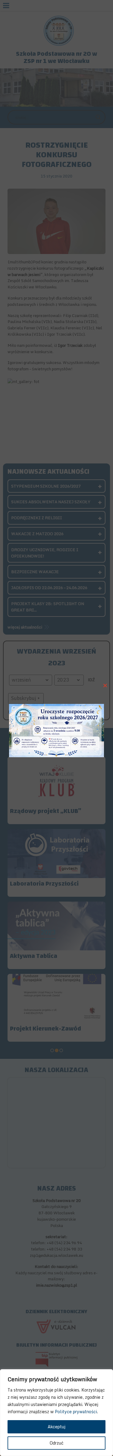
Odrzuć (57, 1442)
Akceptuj (56, 1426)
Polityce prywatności (76, 1411)
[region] (56, 1412)
